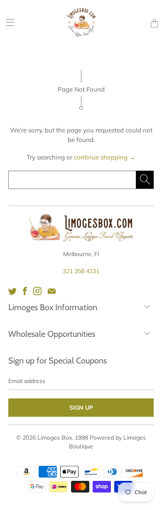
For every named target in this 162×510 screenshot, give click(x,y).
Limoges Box (54, 437)
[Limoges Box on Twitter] (12, 291)
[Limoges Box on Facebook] (25, 291)
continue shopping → (104, 157)
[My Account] (7, 22)
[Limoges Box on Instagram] (37, 291)
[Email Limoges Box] (52, 291)
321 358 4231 (81, 271)
